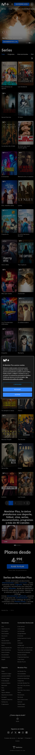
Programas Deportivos (23, 657)
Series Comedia (5, 652)
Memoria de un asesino (25, 176)
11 (24, 503)
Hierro (20, 410)
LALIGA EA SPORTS (6, 676)
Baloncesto (4, 685)
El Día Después (5, 680)
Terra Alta (4, 468)
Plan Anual (20, 697)
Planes (19, 692)
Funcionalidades (22, 673)
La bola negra (21, 629)
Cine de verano (5, 640)
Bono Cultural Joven (23, 699)
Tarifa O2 (20, 702)
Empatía (4, 353)
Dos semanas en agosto (6, 87)
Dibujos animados (22, 654)
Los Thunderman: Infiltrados (7, 323)
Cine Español (4, 631)
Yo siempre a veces (7, 410)
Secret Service (6, 117)
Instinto (3, 497)
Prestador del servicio (9, 738)
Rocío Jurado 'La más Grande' (25, 647)
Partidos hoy (4, 702)
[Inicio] (5, 4)
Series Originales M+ (6, 647)
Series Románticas (6, 650)
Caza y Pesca (21, 659)
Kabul (20, 468)
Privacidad (28, 738)
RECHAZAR (17, 389)
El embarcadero (23, 322)
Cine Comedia (5, 633)
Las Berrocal (21, 645)
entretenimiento (21, 598)
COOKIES (17, 741)
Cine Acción (4, 636)
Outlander (21, 293)
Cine (10, 9)
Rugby (2, 690)
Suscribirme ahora (22, 4)
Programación (5, 704)
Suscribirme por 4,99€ (10, 41)
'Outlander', (23, 583)
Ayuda (17, 721)
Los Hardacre (22, 87)
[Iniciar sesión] (32, 4)
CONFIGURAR (17, 384)
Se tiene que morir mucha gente (24, 147)
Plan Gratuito (21, 695)
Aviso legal (20, 738)
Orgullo (3, 659)
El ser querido (21, 626)
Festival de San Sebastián (24, 652)
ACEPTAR (17, 394)
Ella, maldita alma (7, 205)
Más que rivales (6, 293)
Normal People (6, 439)
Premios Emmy (20, 602)
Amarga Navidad (22, 633)
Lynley (20, 205)
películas (23, 596)
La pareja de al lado (8, 146)
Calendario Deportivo (6, 699)
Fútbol (17, 9)
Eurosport (4, 697)
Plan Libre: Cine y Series (24, 690)
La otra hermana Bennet (23, 235)
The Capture (22, 265)
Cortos (3, 638)
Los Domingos (21, 631)
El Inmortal (5, 176)
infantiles (12, 588)
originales (18, 585)
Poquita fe (4, 234)
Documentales (5, 654)
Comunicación (21, 706)
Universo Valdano (5, 683)
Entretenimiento (5, 657)
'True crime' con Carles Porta (25, 650)
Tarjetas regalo (21, 704)
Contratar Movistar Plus (23, 683)
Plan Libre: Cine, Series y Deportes (24, 686)
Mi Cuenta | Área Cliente (24, 676)
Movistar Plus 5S (22, 661)
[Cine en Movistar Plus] (17, 534)
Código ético (21, 680)
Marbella (21, 353)
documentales (12, 596)
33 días (20, 117)
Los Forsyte (21, 497)
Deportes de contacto (7, 695)
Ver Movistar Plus (22, 671)
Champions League (6, 673)
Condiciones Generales (23, 678)
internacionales (8, 583)
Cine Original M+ (5, 629)
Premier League (5, 678)
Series (3, 9)
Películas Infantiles (6, 643)
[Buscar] (12, 4)
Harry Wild (5, 265)
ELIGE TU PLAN (17, 566)
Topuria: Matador (5, 692)
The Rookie (21, 439)
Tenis (2, 687)
